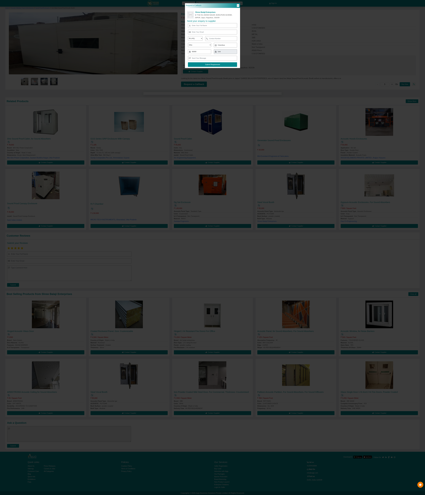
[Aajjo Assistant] (420, 485)
